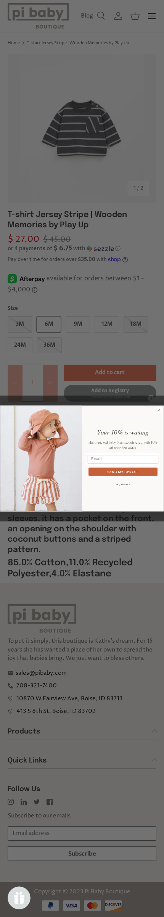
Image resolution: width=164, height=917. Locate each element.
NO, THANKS (123, 484)
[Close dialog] (159, 409)
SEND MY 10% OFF (123, 471)
